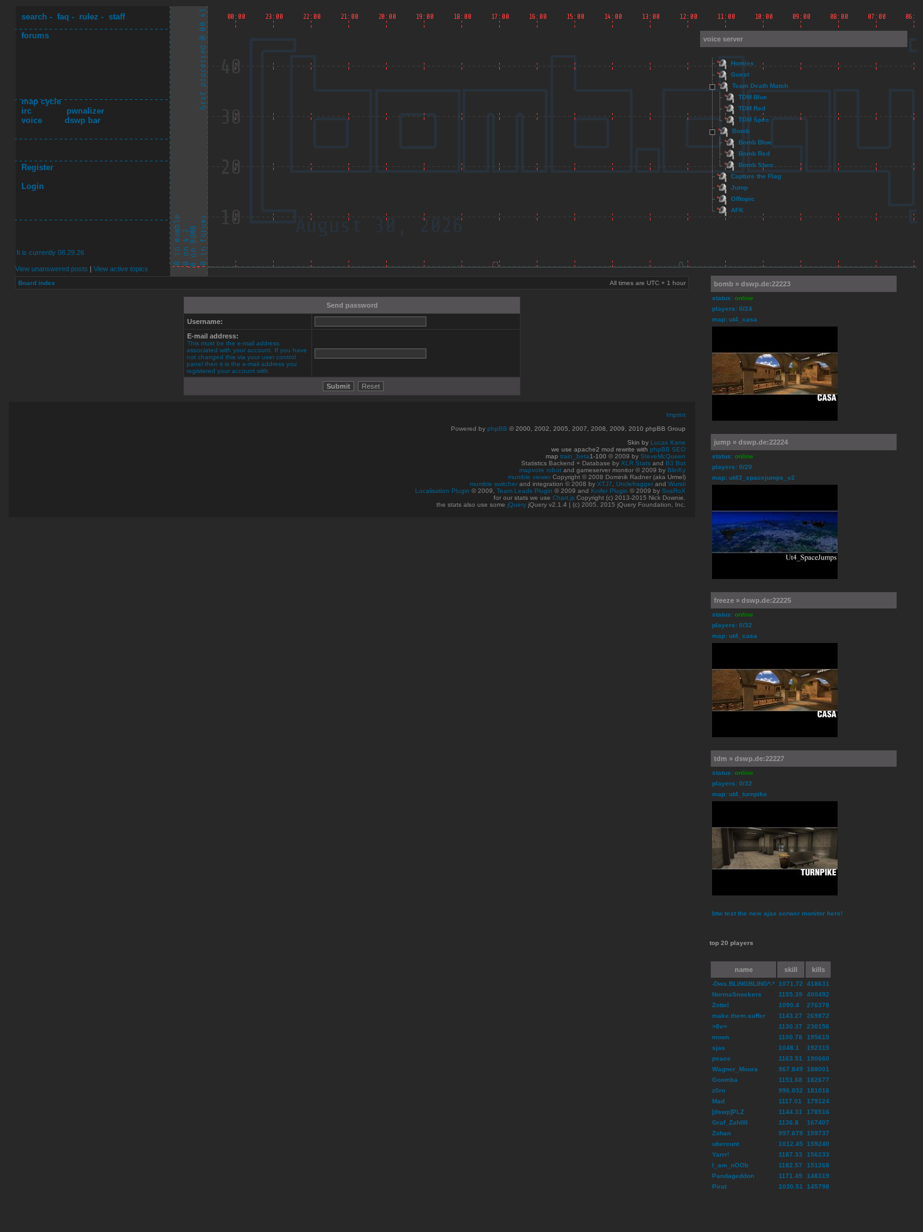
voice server (723, 39)
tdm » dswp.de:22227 (749, 758)
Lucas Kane (668, 442)
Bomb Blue (755, 142)
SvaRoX (674, 490)
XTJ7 (604, 483)
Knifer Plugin (609, 490)
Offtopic (743, 198)
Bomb (741, 130)
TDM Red (751, 108)
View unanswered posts (51, 269)
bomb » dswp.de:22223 (752, 284)
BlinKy (676, 470)
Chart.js (564, 497)
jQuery (516, 504)
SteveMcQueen (663, 456)
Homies (742, 63)
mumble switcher (493, 483)
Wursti (677, 483)
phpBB (497, 428)
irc (26, 111)
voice (31, 120)
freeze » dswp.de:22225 (752, 600)
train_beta (575, 456)
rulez (89, 16)
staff (117, 16)
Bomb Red (754, 153)
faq (63, 16)
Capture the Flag (756, 176)
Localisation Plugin (442, 490)
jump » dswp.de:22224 (751, 442)
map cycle (41, 101)
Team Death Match (760, 85)
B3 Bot (676, 463)
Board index (36, 282)
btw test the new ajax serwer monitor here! (777, 913)
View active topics (121, 269)
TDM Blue (752, 97)
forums (35, 35)
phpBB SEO (668, 449)
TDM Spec (753, 119)
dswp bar (82, 120)
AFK (737, 210)
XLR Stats (635, 463)
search (34, 16)
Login (32, 186)
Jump (739, 187)
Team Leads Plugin (525, 490)
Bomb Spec (756, 164)
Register (37, 167)
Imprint (676, 414)
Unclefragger (634, 483)
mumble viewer (529, 476)
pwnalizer (85, 111)
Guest (740, 74)
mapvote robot (540, 470)
